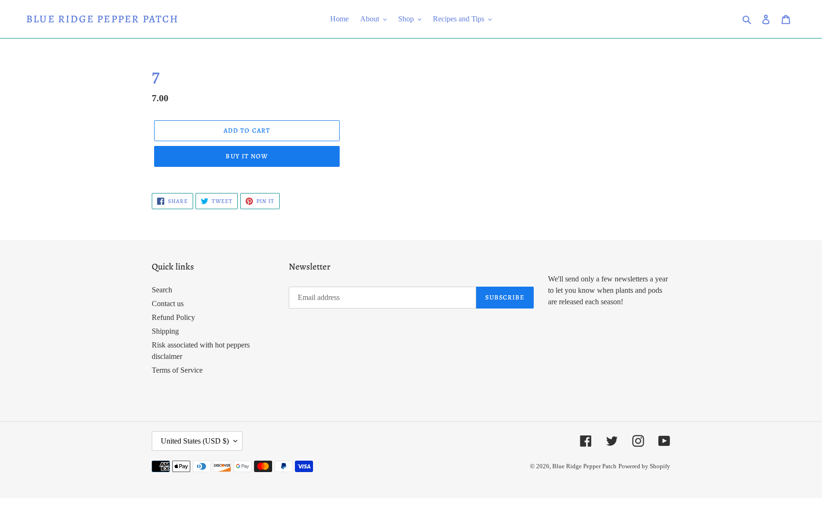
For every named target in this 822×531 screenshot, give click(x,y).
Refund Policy (173, 317)
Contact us (168, 303)
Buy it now (246, 156)
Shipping (165, 331)
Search (162, 290)
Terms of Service (177, 370)
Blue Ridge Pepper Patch (102, 19)
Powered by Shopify (644, 466)
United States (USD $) (195, 441)
